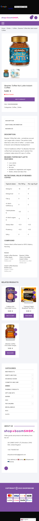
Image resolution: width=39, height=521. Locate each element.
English (25, 519)
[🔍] (34, 36)
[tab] (19, 121)
